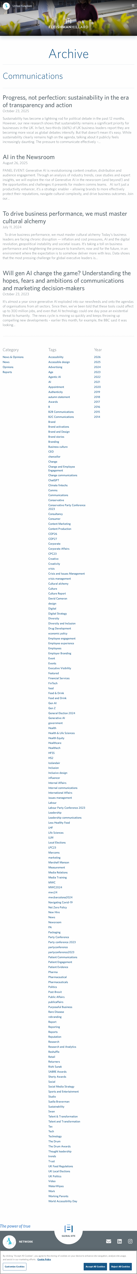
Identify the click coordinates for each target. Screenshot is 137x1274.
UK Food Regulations (60, 1166)
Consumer (54, 518)
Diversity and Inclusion (61, 623)
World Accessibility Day (62, 1201)
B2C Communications (61, 416)
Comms (52, 490)
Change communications (62, 475)
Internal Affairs (57, 782)
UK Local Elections (59, 1171)
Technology (55, 1136)
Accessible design (59, 362)
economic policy (57, 633)
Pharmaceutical (57, 977)
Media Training (57, 877)
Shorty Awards (57, 1076)
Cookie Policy (44, 1259)
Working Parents (58, 1196)
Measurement (56, 867)
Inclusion (53, 767)
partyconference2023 (61, 952)
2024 (97, 367)
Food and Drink (57, 698)
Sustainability (56, 1106)
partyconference (58, 947)
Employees (54, 648)
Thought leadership (60, 1151)
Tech (51, 1131)
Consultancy (55, 513)
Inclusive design (57, 772)
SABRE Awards (57, 1071)
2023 (97, 372)
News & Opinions (13, 356)
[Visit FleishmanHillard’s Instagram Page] (130, 1241)
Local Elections (57, 842)
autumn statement (59, 396)
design (52, 603)
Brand (51, 421)
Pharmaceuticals (58, 982)
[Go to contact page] (108, 1241)
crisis (51, 568)
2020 (97, 386)
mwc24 (52, 892)
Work (51, 1191)
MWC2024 (55, 887)
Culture (52, 588)
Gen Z (52, 708)
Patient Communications (62, 957)
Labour (52, 802)
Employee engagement (61, 638)
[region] (68, 1262)
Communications (58, 495)
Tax (50, 1126)
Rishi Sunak (55, 1066)
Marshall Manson (58, 862)
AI (49, 381)
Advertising (55, 367)
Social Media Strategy (61, 1086)
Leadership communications (65, 817)
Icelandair (54, 762)
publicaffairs (55, 1001)
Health (52, 728)
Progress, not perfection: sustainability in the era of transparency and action (66, 101)
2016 (97, 406)
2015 (97, 411)
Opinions (8, 367)
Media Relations (58, 872)
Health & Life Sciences (61, 733)
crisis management (59, 578)
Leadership (55, 812)
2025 (97, 362)
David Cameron (57, 598)
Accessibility (56, 356)
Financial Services (59, 678)
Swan (51, 1111)
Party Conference (58, 937)
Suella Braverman (58, 1101)
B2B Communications (61, 411)
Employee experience (61, 643)
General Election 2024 (61, 713)
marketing (54, 857)
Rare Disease (56, 1011)
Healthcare (54, 742)
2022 (97, 376)
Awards (53, 401)
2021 (97, 381)
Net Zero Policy (57, 907)
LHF (50, 827)
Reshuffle (53, 1051)
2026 (97, 356)
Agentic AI (54, 376)
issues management (60, 797)
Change (52, 461)
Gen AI (52, 703)
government (55, 723)
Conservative (56, 500)
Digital (52, 608)
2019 (97, 391)
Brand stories (56, 436)
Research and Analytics (62, 1046)
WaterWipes (56, 1186)
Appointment (56, 386)
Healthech (54, 747)
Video (51, 1181)
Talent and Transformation (64, 1121)
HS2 (50, 757)
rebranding (55, 1016)
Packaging (54, 932)
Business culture (58, 446)
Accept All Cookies (95, 1266)
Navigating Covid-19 (60, 902)
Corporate (54, 543)
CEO (51, 451)
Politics (52, 986)
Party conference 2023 (62, 942)
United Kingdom (22, 5)
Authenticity (55, 391)
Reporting (54, 1026)
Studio (52, 1096)
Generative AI (56, 718)
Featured (53, 673)
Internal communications (62, 787)
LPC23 (52, 847)
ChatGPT (53, 480)
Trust (51, 1161)
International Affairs (60, 792)
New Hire (54, 912)
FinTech (52, 683)
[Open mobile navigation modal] (133, 5)
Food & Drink (56, 693)
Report (52, 1021)
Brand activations (58, 426)
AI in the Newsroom (29, 156)
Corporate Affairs (58, 548)
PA (50, 927)
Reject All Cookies (120, 1266)
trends (52, 1156)
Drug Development (59, 628)
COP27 (52, 538)
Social (51, 1081)
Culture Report (57, 593)
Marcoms (54, 852)
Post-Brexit (55, 991)
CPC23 (52, 553)
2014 (97, 416)
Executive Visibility (59, 668)
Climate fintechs (58, 485)
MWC (51, 882)
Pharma (53, 972)
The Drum (54, 1141)
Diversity (53, 618)
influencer (54, 777)
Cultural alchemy (58, 583)
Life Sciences (56, 832)
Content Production (59, 528)
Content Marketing (59, 523)
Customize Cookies (14, 1266)
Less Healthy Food (59, 822)
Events (52, 663)
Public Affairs (56, 996)
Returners (54, 1061)
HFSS (51, 752)
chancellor (54, 456)
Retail (51, 1056)
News (6, 362)
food (51, 688)
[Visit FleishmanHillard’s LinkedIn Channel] (120, 1241)
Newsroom (54, 922)
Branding (53, 441)
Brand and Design (59, 431)
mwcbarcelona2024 (60, 897)
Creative (53, 558)
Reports (7, 372)
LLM (50, 837)
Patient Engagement (60, 962)
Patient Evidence (58, 967)
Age (50, 372)
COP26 (52, 533)
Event (51, 658)
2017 (97, 401)
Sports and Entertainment (63, 1091)
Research (53, 1041)
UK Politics (54, 1176)
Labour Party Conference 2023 (66, 807)
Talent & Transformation (63, 1116)
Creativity (54, 563)
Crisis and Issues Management (66, 573)
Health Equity (56, 738)
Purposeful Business (60, 1006)
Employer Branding (59, 653)
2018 (97, 396)
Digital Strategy (57, 613)
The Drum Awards (59, 1146)
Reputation (54, 1036)
